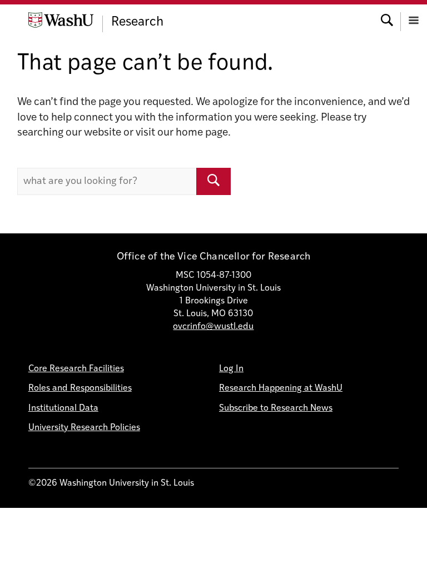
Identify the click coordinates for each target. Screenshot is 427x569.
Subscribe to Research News (275, 408)
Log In (231, 369)
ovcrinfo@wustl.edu (213, 326)
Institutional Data (63, 408)
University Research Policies (84, 427)
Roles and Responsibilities (80, 388)
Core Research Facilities (76, 369)
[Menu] (413, 19)
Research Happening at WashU (280, 388)
